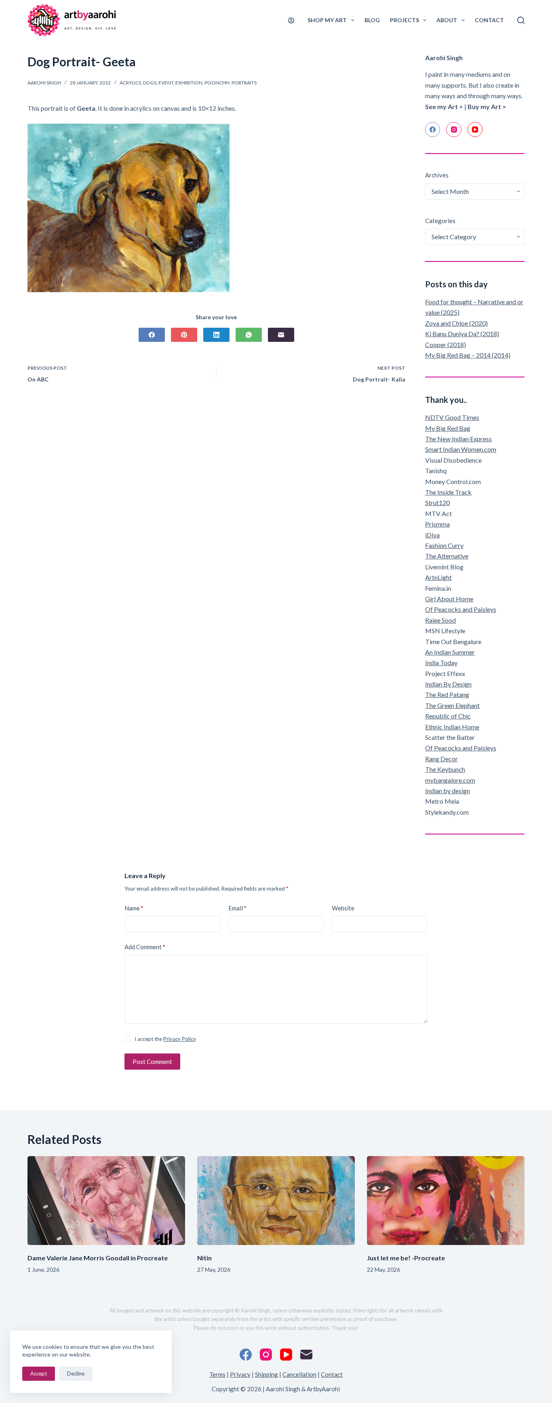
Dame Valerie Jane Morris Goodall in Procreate (97, 1258)
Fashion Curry (444, 545)
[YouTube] (475, 129)
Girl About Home (449, 598)
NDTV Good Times (452, 417)
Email (237, 908)
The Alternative (446, 556)
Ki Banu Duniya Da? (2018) (462, 333)
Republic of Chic (448, 716)
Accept (38, 1373)
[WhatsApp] (249, 335)
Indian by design (447, 790)
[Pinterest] (184, 335)
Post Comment (152, 1061)
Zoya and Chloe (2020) (456, 323)
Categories (440, 220)
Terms (217, 1374)
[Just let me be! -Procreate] (446, 1200)
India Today (441, 662)
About (446, 20)
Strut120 (437, 502)
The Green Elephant (452, 705)
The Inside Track (448, 492)
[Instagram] (453, 129)
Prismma (437, 524)
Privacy (240, 1374)
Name (133, 908)
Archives (437, 175)
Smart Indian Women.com (460, 449)
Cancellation (299, 1374)
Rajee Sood (440, 620)
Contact (489, 20)
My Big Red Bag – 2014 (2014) (467, 355)
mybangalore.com (450, 780)
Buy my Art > (487, 106)
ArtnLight (438, 577)
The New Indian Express (458, 438)
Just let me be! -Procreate (406, 1258)
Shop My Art (327, 20)
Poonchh (217, 83)
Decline (75, 1373)
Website (343, 908)
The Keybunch (445, 769)
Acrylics (130, 83)
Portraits (244, 83)
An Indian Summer (450, 652)
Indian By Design (448, 684)
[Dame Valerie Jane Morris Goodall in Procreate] (106, 1200)
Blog (372, 20)
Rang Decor (441, 759)
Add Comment (144, 946)
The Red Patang (447, 694)
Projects (404, 20)
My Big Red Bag (447, 428)
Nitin (204, 1258)
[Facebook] (152, 335)
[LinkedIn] (216, 335)
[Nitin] (276, 1200)
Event (165, 83)
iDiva (432, 535)
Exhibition (188, 83)
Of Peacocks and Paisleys (460, 609)
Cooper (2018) (445, 344)
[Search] (521, 20)
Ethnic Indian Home (452, 727)
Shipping (266, 1374)
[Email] (281, 335)
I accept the (165, 1039)
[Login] (291, 20)
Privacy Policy (179, 1039)
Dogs (149, 83)
